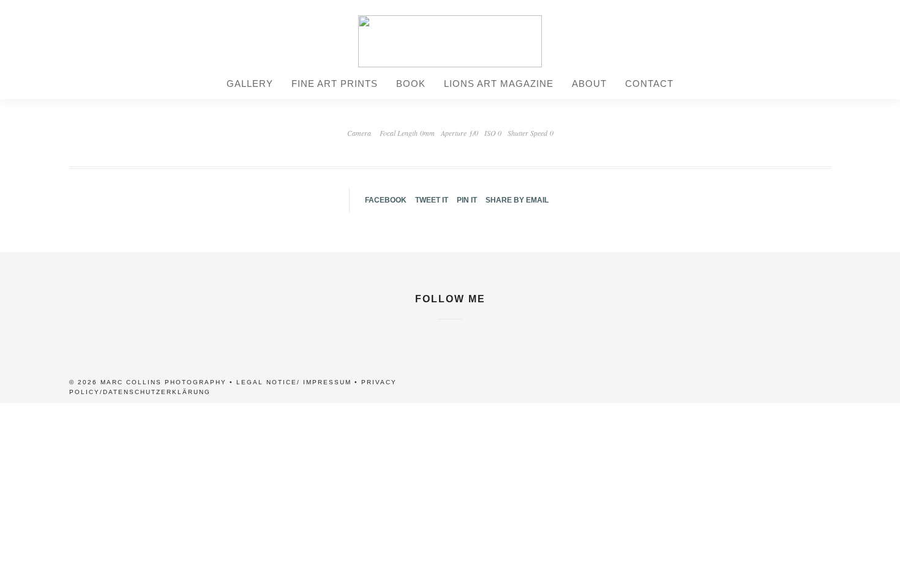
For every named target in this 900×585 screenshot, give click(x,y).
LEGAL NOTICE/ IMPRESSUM (293, 382)
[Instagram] (450, 326)
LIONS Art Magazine (498, 83)
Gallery (250, 83)
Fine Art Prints (334, 83)
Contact (649, 83)
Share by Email (517, 200)
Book (411, 83)
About (589, 83)
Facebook (386, 200)
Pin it (467, 200)
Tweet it (431, 200)
